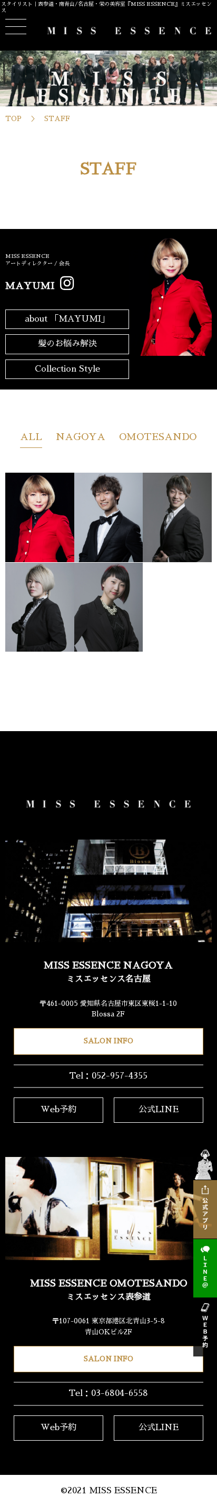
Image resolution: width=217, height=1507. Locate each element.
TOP (13, 118)
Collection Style (67, 369)
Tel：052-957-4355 (108, 1076)
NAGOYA (80, 437)
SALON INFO (108, 1040)
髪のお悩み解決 (67, 344)
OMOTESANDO (157, 437)
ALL (31, 437)
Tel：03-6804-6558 (108, 1393)
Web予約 (58, 1109)
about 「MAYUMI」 (67, 319)
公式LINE (159, 1109)
